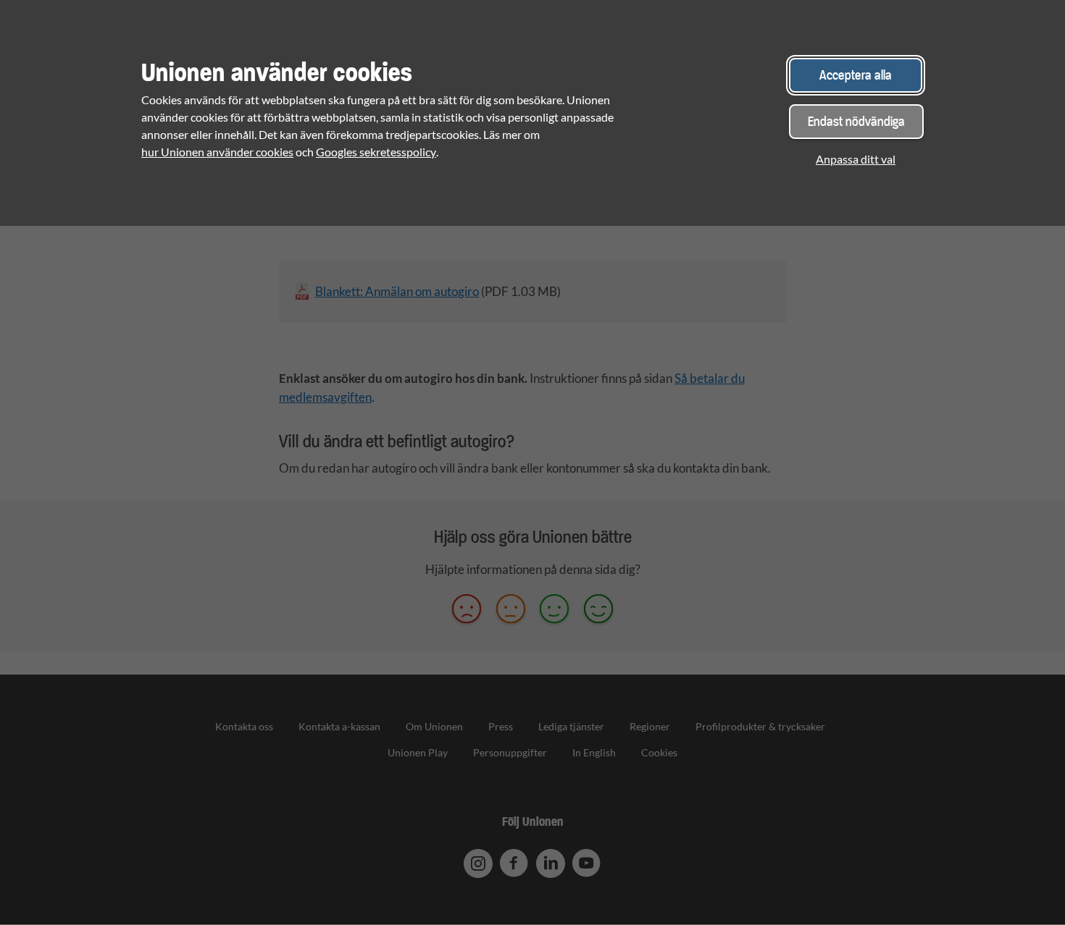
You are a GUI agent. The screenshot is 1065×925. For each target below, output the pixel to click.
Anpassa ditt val (855, 159)
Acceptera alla (855, 75)
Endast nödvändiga (856, 121)
